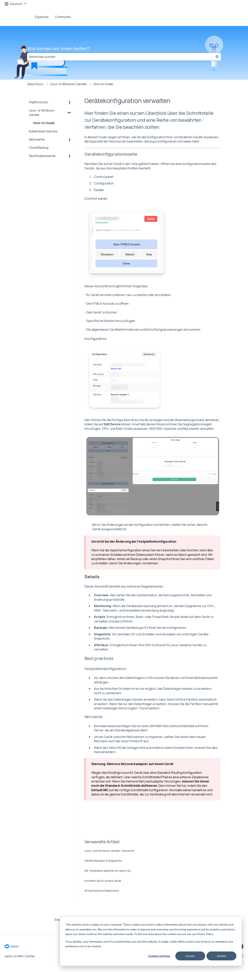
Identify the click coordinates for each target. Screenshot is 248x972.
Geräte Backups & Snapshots (103, 860)
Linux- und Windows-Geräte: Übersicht (109, 851)
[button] (69, 102)
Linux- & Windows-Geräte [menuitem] (42, 112)
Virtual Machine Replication (101, 890)
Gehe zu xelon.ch (227, 17)
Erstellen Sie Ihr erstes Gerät (102, 881)
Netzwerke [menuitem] (37, 139)
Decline (221, 955)
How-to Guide (103, 84)
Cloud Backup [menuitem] (39, 147)
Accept (190, 955)
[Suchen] (217, 56)
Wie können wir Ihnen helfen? (58, 48)
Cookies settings (159, 955)
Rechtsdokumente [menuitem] (42, 156)
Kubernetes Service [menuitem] (43, 131)
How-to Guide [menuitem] (44, 123)
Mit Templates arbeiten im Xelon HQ (107, 870)
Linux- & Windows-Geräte (68, 84)
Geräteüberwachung (141, 606)
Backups (137, 627)
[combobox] (120, 56)
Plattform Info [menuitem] (38, 102)
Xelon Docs (35, 84)
